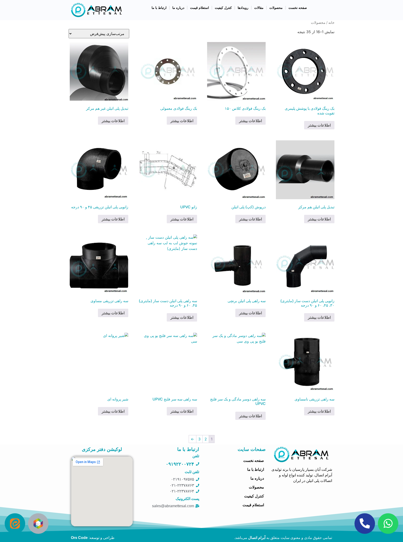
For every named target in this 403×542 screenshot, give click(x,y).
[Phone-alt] (364, 523)
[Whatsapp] (388, 523)
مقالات (259, 8)
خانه (331, 23)
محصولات (276, 8)
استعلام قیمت (199, 8)
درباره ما (178, 8)
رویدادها (243, 8)
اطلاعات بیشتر (319, 125)
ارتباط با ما (159, 8)
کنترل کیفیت (223, 8)
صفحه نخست (297, 8)
